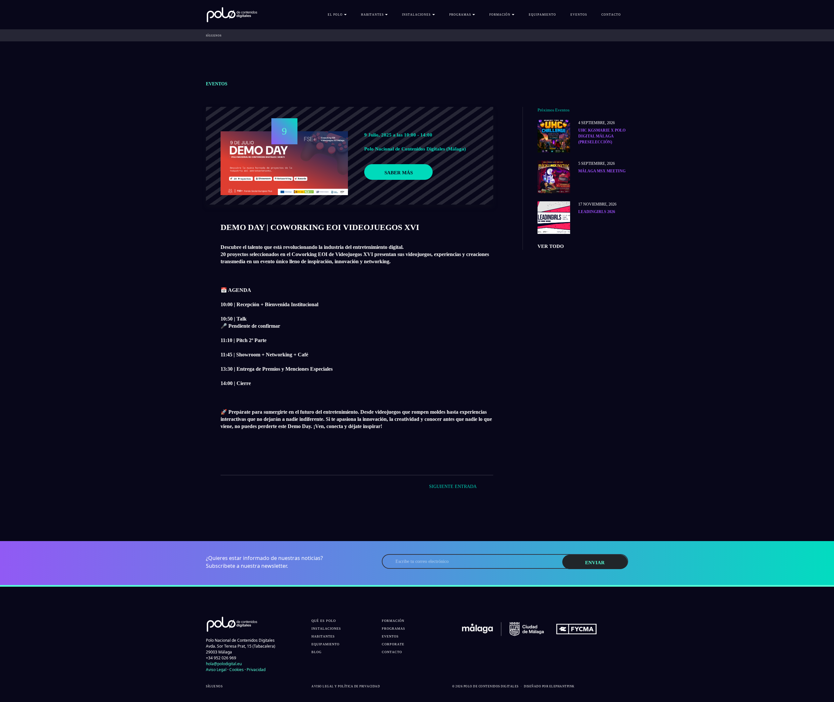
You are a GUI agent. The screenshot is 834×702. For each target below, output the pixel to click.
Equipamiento (542, 14)
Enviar (595, 562)
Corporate (393, 644)
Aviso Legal (216, 669)
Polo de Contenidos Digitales (491, 686)
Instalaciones (326, 628)
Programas (393, 628)
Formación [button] (499, 14)
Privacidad (256, 669)
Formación (393, 621)
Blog (316, 652)
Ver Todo (551, 246)
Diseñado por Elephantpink (549, 686)
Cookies (236, 669)
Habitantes (323, 636)
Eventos (578, 14)
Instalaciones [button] (416, 14)
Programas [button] (460, 14)
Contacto (611, 14)
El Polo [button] (335, 14)
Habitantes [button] (372, 14)
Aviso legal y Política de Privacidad (345, 686)
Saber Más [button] (398, 172)
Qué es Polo (323, 621)
